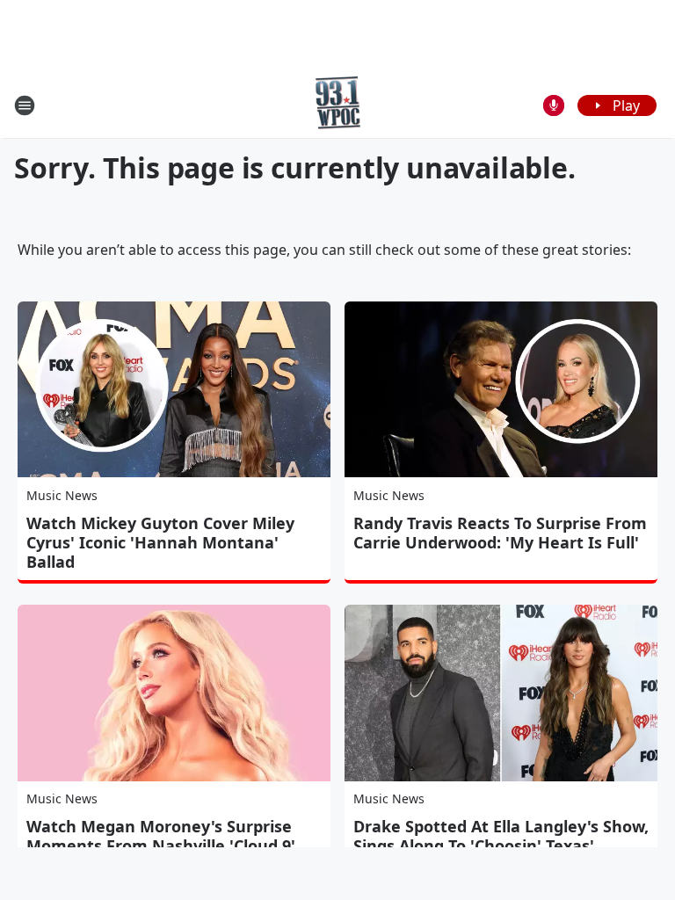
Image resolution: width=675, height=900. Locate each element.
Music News (62, 495)
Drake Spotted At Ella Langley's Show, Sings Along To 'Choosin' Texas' (501, 836)
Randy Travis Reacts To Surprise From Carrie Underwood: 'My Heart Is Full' (500, 532)
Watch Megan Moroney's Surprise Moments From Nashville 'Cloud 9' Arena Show (160, 846)
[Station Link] (338, 105)
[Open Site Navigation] (24, 105)
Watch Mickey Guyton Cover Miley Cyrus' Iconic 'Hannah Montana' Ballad (160, 542)
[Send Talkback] (553, 105)
